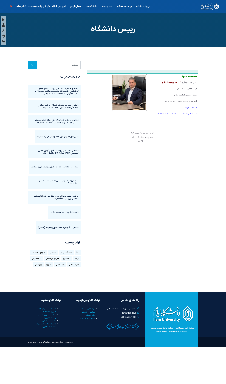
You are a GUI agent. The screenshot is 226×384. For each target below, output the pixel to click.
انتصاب (53, 252)
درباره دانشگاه (143, 6)
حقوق (48, 264)
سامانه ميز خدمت (87, 318)
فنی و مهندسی (52, 258)
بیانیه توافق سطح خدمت (162, 328)
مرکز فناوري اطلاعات (87, 309)
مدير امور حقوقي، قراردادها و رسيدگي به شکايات (57, 136)
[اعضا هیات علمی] (3, 19)
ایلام (77, 258)
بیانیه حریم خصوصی (178, 331)
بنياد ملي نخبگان (49, 321)
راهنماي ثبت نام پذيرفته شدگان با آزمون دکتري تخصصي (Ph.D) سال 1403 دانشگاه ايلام (58, 151)
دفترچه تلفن (90, 315)
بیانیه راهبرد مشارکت (185, 328)
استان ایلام (75, 6)
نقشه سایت (161, 331)
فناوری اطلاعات (38, 252)
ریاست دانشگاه (124, 6)
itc (77, 252)
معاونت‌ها (107, 6)
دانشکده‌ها (91, 6)
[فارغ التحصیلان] (3, 36)
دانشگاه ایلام (66, 252)
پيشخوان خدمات (88, 312)
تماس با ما (21, 6)
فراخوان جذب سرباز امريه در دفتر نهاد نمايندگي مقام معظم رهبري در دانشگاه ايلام (56, 197)
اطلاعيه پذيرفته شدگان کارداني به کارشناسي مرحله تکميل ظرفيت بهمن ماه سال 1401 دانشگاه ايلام (56, 121)
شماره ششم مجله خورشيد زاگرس (64, 212)
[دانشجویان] (3, 25)
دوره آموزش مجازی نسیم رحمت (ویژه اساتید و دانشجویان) (58, 182)
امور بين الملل (59, 6)
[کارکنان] (3, 30)
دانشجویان (36, 258)
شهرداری (66, 258)
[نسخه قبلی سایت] (3, 41)
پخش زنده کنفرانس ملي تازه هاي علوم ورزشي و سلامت (54, 167)
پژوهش (38, 264)
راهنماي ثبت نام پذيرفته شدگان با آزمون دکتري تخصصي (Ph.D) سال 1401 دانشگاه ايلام (58, 106)
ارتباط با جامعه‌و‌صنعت (39, 6)
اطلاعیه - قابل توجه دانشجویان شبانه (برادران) (58, 227)
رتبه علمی (60, 264)
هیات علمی (74, 264)
